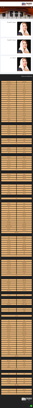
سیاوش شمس (9, 224)
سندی (24, 217)
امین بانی (24, 112)
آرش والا (9, 90)
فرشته (9, 286)
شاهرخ (9, 237)
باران (8, 126)
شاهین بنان (24, 239)
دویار (16, 180)
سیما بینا (24, 228)
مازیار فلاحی (24, 322)
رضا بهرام (9, 187)
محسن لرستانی (9, 328)
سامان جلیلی (8, 205)
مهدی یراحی (8, 349)
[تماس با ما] (31, 406)
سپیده (9, 207)
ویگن (8, 373)
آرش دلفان (24, 90)
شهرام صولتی (9, 247)
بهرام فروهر (8, 130)
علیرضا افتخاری (9, 262)
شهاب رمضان (9, 243)
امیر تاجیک (24, 106)
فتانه (8, 279)
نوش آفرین (24, 364)
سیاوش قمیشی (24, 226)
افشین (24, 100)
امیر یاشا (9, 110)
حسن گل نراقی (9, 163)
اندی (8, 115)
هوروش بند (8, 382)
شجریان (9, 239)
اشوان (9, 96)
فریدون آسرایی (24, 290)
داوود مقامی (24, 178)
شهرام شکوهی (24, 247)
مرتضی (24, 337)
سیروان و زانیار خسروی (9, 226)
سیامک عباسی (24, 224)
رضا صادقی (8, 189)
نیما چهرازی (8, 366)
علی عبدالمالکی (9, 268)
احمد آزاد (9, 85)
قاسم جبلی (8, 295)
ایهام (8, 121)
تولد (24, 391)
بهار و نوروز (24, 389)
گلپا (8, 308)
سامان (24, 205)
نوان (8, 364)
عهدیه (16, 275)
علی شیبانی (24, 268)
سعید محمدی (9, 215)
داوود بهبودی (24, 176)
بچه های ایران (24, 128)
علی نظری (8, 271)
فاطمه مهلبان (24, 279)
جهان (8, 152)
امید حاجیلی (8, 104)
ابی (24, 83)
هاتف (24, 378)
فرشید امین (24, 288)
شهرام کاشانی (24, 249)
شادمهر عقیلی (24, 237)
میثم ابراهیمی (16, 355)
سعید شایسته (24, 215)
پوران (24, 141)
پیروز (16, 143)
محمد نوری (8, 335)
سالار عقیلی (8, 203)
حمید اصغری (24, 165)
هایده (8, 378)
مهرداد (9, 351)
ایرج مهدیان (8, 119)
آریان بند (24, 94)
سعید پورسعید (9, 213)
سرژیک (24, 211)
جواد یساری (24, 152)
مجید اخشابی (9, 324)
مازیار (8, 320)
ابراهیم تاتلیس (24, 81)
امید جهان (24, 104)
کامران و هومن (24, 299)
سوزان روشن (8, 217)
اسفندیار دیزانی (9, 94)
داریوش (24, 174)
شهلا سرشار (8, 251)
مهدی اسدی (24, 349)
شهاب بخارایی (9, 241)
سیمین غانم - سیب (13, 57)
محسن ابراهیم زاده (8, 326)
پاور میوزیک (8, 139)
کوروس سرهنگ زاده (24, 304)
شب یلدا (9, 391)
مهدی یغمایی (24, 351)
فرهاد (8, 288)
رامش (24, 187)
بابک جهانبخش (24, 126)
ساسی (24, 203)
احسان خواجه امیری (8, 83)
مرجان (9, 339)
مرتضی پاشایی (24, 339)
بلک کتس (9, 128)
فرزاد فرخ (24, 284)
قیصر (24, 295)
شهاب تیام (24, 243)
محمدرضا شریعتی (24, 333)
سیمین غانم (8, 228)
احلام (24, 85)
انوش (24, 117)
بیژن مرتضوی (24, 134)
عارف (24, 260)
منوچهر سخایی (24, 347)
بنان (24, 130)
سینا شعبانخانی (16, 232)
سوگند (9, 219)
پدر (8, 389)
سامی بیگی (24, 207)
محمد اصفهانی (9, 330)
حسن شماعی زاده (24, 163)
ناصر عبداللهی (9, 360)
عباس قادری (8, 260)
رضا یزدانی (24, 191)
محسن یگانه (24, 330)
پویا (8, 141)
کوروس (9, 302)
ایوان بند (24, 121)
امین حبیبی (8, 112)
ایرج (8, 117)
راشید (24, 185)
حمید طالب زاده (9, 165)
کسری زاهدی (24, 302)
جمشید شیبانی (9, 150)
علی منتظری (24, 271)
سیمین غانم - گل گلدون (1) (11, 40)
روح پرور (9, 191)
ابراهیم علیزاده (9, 81)
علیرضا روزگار (24, 264)
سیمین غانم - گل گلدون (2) (11, 22)
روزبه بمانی (24, 193)
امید (8, 102)
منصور (9, 345)
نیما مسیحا (16, 369)
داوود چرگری (8, 176)
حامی (24, 159)
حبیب (8, 159)
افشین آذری (8, 100)
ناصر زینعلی (24, 360)
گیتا (8, 310)
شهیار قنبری (8, 253)
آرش (8, 88)
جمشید (24, 150)
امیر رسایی (8, 106)
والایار (24, 373)
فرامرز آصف (24, 282)
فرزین (24, 286)
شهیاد (24, 253)
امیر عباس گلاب (9, 108)
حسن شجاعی (9, 161)
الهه (24, 102)
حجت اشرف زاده (24, 161)
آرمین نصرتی (24, 92)
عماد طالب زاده (9, 273)
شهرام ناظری (8, 249)
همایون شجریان (9, 380)
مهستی (24, 353)
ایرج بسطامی (24, 119)
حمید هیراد (8, 167)
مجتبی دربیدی (24, 324)
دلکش (9, 178)
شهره (24, 251)
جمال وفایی (8, 148)
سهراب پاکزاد (8, 221)
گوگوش (24, 310)
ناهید (24, 362)
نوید (24, 366)
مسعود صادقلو (24, 341)
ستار (24, 209)
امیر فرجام (24, 110)
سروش (9, 211)
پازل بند (24, 139)
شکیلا (24, 241)
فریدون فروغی (9, 290)
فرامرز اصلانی (9, 282)
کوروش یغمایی (9, 304)
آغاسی (9, 98)
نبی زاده (9, 362)
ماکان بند (9, 322)
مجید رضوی (24, 326)
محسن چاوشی (24, 328)
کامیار (8, 299)
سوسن (24, 219)
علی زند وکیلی (9, 266)
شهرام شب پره (9, 245)
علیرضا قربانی (24, 266)
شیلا (16, 255)
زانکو (16, 198)
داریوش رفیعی (9, 174)
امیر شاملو (24, 108)
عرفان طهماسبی (24, 262)
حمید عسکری (24, 167)
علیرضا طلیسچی (9, 264)
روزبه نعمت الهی (9, 193)
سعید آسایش (24, 213)
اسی (24, 96)
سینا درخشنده (24, 230)
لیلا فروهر (16, 315)
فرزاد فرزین (8, 284)
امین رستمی (24, 115)
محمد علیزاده (24, 335)
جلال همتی (24, 148)
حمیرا (16, 169)
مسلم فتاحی (8, 341)
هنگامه (24, 382)
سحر (8, 209)
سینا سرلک (8, 230)
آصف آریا (24, 98)
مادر (16, 393)
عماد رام (24, 273)
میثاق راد (9, 353)
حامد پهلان (24, 157)
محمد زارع (8, 333)
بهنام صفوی (8, 132)
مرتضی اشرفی (9, 337)
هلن (24, 380)
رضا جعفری (24, 189)
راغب (8, 185)
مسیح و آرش (24, 343)
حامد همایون (8, 157)
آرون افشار (8, 92)
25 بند (9, 134)
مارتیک (24, 320)
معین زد (24, 345)
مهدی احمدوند (9, 347)
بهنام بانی (24, 132)
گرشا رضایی (24, 308)
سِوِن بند (24, 221)
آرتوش (24, 88)
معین (8, 343)
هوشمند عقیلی (16, 384)
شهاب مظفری (24, 245)
